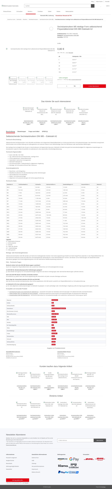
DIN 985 (53, 316)
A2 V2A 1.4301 (55, 314)
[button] (97, 6)
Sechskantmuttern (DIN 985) (71, 35)
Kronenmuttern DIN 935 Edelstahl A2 (19, 295)
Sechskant (54, 322)
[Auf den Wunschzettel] (51, 28)
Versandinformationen (38, 466)
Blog (92, 1)
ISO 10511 (54, 319)
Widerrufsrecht (36, 472)
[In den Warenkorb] (7, 25)
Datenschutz (35, 457)
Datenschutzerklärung (11, 445)
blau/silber (54, 333)
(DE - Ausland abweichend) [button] (75, 79)
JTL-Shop (103, 487)
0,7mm (53, 344)
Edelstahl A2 (54, 300)
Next (54, 80)
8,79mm (54, 339)
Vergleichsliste (10, 460)
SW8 (53, 305)
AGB (33, 460)
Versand (70, 52)
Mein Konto (99, 1)
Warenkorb (9, 463)
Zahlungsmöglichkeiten (12, 466)
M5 (52, 302)
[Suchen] (92, 6)
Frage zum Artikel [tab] (34, 131)
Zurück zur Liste (11, 19)
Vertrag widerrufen (17, 480)
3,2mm (53, 341)
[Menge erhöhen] (78, 86)
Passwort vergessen (11, 457)
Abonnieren (100, 440)
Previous (7, 80)
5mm (53, 311)
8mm (53, 336)
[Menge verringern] (59, 86)
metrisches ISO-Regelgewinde (58, 308)
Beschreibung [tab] (10, 131)
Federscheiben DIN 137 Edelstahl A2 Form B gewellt (23, 293)
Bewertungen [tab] (22, 131)
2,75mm (54, 330)
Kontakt (107, 1)
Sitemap (34, 463)
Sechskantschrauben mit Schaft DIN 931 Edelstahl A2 (24, 292)
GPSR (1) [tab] (45, 131)
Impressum (35, 469)
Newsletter (9, 469)
